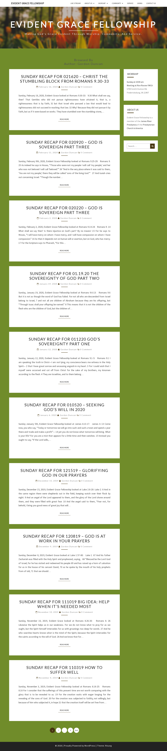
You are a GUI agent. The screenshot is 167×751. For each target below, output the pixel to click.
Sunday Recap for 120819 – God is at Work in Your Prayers (64, 538)
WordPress (89, 745)
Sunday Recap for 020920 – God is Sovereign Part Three (64, 144)
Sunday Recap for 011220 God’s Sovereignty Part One (64, 341)
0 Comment (87, 87)
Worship (102, 3)
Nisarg (108, 745)
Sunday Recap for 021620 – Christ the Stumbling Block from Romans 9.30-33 (64, 78)
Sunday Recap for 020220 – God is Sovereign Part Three (64, 210)
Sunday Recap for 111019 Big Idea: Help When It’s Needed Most (64, 604)
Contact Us (151, 3)
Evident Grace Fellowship (27, 3)
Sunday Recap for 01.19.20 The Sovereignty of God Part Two (64, 276)
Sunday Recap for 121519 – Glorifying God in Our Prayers (64, 472)
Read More (65, 119)
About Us (88, 3)
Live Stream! (76, 3)
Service (130, 3)
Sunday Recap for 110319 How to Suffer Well (64, 669)
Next (76, 730)
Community (116, 3)
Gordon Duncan (69, 87)
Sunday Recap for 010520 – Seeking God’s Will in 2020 (64, 407)
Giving (139, 3)
